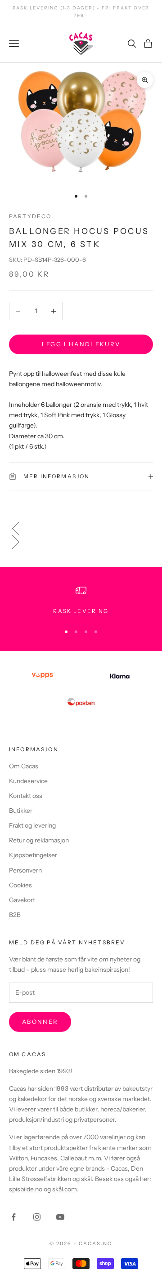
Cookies (20, 885)
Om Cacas (23, 766)
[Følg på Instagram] (36, 1216)
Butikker (20, 811)
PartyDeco (30, 216)
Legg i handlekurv (81, 344)
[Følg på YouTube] (60, 1216)
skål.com (64, 1189)
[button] (81, 528)
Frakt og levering (32, 825)
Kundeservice (28, 781)
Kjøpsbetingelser (33, 855)
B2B (15, 915)
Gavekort (22, 900)
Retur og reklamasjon (39, 840)
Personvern (25, 870)
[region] (81, 600)
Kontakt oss (25, 796)
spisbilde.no (25, 1189)
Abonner (40, 1021)
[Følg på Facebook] (13, 1216)
